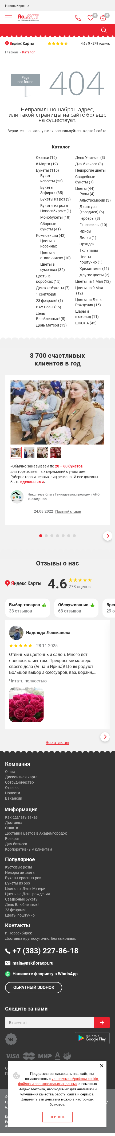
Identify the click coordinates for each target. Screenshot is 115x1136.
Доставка (13, 822)
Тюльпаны (89, 250)
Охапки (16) (46, 157)
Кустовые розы (18, 867)
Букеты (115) (47, 170)
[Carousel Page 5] (63, 535)
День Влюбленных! (22, 904)
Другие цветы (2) (94, 275)
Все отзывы (57, 742)
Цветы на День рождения (27, 894)
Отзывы (12, 787)
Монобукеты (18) (55, 217)
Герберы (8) (90, 218)
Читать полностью (28, 680)
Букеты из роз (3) (55, 199)
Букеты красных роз (23, 878)
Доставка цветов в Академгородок (36, 833)
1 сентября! (46, 294)
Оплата (11, 828)
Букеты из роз (17, 883)
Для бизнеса (16, 844)
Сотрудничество (19, 782)
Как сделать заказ (21, 817)
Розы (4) (87, 194)
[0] (90, 17)
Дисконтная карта (21, 777)
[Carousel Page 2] (46, 535)
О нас (10, 771)
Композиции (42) (51, 235)
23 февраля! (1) (49, 300)
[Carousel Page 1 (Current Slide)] (40, 535)
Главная (11, 52)
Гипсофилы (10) (93, 225)
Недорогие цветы (90, 170)
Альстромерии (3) (95, 200)
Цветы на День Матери (25, 888)
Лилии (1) (88, 237)
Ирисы (85, 231)
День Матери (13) (51, 325)
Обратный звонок (33, 987)
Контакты (17, 925)
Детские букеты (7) (53, 288)
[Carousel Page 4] (57, 535)
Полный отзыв (68, 511)
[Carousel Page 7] (74, 535)
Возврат (12, 838)
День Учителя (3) (90, 157)
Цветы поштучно (20, 915)
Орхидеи (87, 244)
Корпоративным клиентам (28, 849)
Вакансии (13, 798)
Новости (12, 793)
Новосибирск (15, 6)
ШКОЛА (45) (86, 323)
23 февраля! (15, 910)
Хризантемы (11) (94, 268)
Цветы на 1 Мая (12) (93, 281)
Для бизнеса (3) (89, 164)
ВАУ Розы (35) (48, 307)
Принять (57, 1117)
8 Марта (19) (47, 164)
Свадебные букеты (21, 899)
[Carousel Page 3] (51, 535)
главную (38, 131)
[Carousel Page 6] (68, 535)
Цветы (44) (84, 188)
